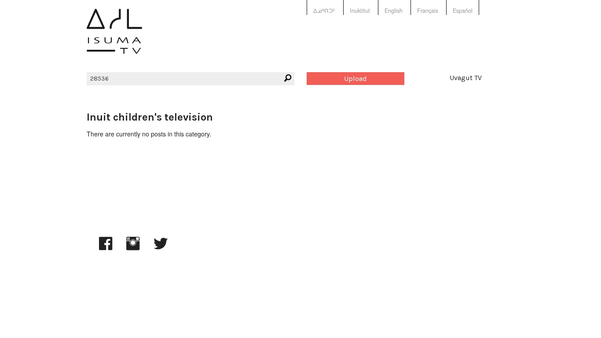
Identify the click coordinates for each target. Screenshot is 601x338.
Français (427, 11)
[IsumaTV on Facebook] (105, 247)
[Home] (114, 37)
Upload (355, 78)
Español (463, 11)
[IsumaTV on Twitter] (160, 247)
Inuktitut (360, 11)
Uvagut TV (466, 77)
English (394, 11)
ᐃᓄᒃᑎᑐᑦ (324, 11)
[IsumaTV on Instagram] (133, 247)
